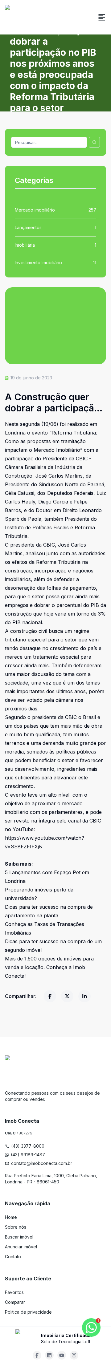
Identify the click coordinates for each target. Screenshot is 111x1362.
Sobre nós (15, 1227)
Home (11, 1217)
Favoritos (14, 1292)
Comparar (15, 1302)
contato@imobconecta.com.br (41, 1163)
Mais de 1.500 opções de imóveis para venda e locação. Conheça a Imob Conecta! (49, 967)
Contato (13, 1256)
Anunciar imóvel (21, 1246)
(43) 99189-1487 (28, 1154)
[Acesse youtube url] (61, 1355)
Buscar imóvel (19, 1236)
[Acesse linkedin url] (49, 1355)
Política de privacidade (28, 1312)
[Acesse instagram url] (74, 1355)
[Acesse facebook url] (37, 1355)
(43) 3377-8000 (27, 1146)
